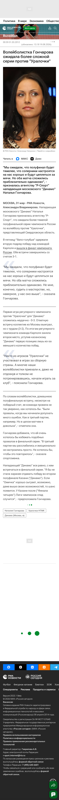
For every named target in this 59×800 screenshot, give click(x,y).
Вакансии (8, 702)
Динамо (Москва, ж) (15, 515)
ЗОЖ (49, 684)
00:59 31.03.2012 (11, 42)
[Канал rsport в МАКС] (9, 667)
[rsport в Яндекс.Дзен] (20, 667)
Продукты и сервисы (44, 689)
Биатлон (39, 684)
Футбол (7, 684)
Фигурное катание (23, 684)
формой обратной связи (31, 762)
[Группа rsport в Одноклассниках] (44, 667)
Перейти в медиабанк (46, 151)
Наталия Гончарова (14, 510)
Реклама (25, 689)
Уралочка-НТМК (36, 510)
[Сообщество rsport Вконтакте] (32, 667)
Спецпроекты (10, 689)
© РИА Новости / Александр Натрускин (19, 151)
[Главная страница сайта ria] (3, 28)
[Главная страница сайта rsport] (18, 28)
